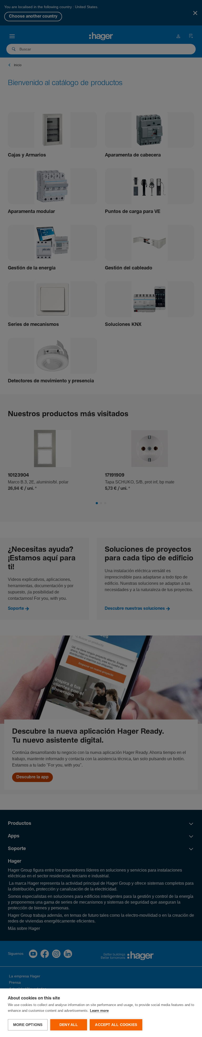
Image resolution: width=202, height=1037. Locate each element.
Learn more (99, 1011)
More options (27, 1025)
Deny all (68, 1025)
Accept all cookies (116, 1025)
